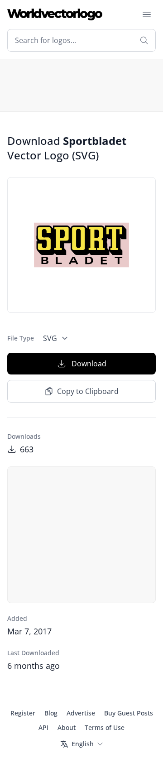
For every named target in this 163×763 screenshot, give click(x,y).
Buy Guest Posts (128, 713)
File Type (20, 338)
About (67, 727)
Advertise (81, 713)
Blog (51, 713)
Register (22, 713)
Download (89, 364)
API (43, 727)
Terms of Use (105, 727)
